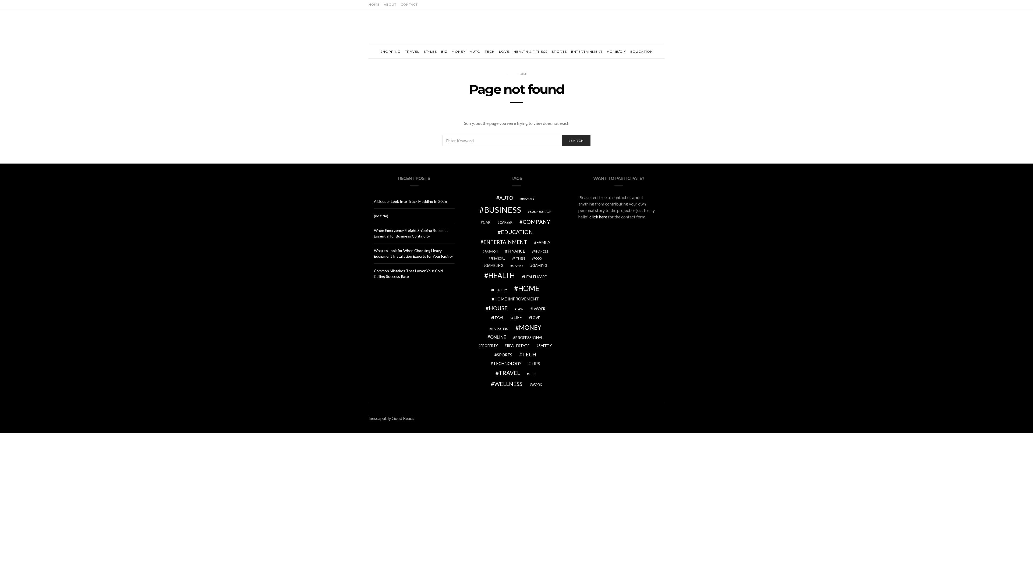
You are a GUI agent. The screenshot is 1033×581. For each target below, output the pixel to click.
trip (532, 373)
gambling (494, 265)
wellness (508, 383)
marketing (499, 328)
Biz (444, 51)
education (517, 232)
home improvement (516, 298)
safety (545, 345)
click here (598, 216)
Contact (409, 4)
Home (374, 4)
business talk (540, 211)
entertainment (505, 242)
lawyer (538, 309)
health (501, 275)
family (543, 242)
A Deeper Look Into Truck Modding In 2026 (410, 201)
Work (536, 384)
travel (509, 372)
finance (516, 251)
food (538, 258)
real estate (518, 345)
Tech (490, 51)
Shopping (390, 51)
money (530, 327)
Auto (475, 51)
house (498, 308)
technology (507, 363)
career (506, 222)
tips (535, 363)
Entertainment (587, 51)
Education (641, 51)
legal (498, 317)
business (502, 209)
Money (458, 51)
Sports (559, 51)
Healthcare (535, 277)
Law (519, 309)
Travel (412, 51)
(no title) (381, 216)
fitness (519, 258)
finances (541, 251)
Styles (430, 51)
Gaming (539, 265)
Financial (497, 258)
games (517, 266)
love (535, 318)
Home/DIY (616, 51)
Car (486, 222)
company (536, 221)
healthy (500, 290)
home (528, 288)
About (390, 4)
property (489, 346)
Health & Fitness (530, 51)
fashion (491, 251)
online (498, 337)
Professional (529, 337)
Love (504, 51)
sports (504, 354)
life (518, 317)
